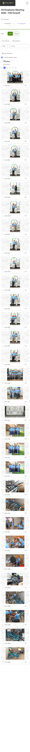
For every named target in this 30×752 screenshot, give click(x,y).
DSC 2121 (7, 401)
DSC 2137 (7, 309)
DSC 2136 (7, 327)
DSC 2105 (7, 494)
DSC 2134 (7, 364)
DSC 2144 (7, 197)
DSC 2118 (7, 420)
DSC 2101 (7, 532)
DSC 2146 (7, 160)
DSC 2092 (7, 606)
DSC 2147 (7, 141)
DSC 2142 (7, 234)
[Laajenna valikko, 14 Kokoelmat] (12, 23)
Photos (16, 33)
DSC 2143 (7, 216)
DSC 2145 (7, 178)
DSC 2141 (7, 253)
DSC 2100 (7, 550)
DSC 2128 (7, 383)
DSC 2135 (7, 346)
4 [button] (12, 67)
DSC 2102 (7, 513)
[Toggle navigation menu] (27, 3)
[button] (1, 67)
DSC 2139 (7, 271)
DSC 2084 (7, 662)
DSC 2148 (7, 123)
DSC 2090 (7, 625)
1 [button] (4, 67)
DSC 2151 (7, 85)
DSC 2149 (7, 104)
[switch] (9, 57)
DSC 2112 (7, 457)
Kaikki (10, 33)
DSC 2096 (7, 587)
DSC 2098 (7, 569)
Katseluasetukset (8, 53)
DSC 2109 (7, 476)
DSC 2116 (7, 439)
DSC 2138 (7, 290)
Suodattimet (17, 41)
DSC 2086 (7, 643)
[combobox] (5, 46)
